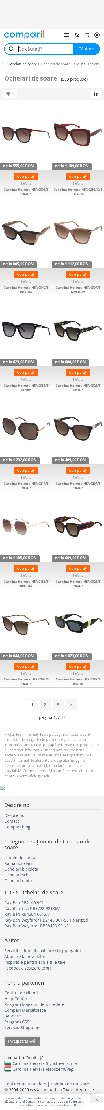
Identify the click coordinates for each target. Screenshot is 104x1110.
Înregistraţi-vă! (22, 1041)
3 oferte (26, 282)
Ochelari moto (18, 880)
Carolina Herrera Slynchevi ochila (44, 1063)
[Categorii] (66, 35)
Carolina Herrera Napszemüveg (42, 1069)
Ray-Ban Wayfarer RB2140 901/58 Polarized (46, 920)
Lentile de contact (21, 857)
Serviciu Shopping (21, 1027)
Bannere (12, 1016)
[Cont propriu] (97, 35)
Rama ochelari (18, 863)
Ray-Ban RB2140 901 (24, 902)
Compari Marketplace (25, 1010)
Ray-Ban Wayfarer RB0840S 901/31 (37, 925)
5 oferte (26, 184)
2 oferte (78, 184)
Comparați (26, 176)
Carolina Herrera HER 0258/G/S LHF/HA (78, 192)
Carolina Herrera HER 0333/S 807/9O (26, 388)
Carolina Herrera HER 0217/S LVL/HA (26, 486)
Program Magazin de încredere (34, 1004)
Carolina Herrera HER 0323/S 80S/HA (78, 388)
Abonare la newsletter (25, 956)
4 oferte (26, 380)
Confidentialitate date (25, 1084)
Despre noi (14, 815)
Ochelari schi (17, 875)
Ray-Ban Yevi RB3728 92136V (32, 908)
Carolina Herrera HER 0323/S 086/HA (78, 584)
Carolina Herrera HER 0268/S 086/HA (26, 681)
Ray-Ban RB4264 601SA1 (27, 914)
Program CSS (16, 1021)
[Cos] (87, 35)
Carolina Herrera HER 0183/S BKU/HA (26, 584)
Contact (11, 821)
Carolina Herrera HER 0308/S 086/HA (26, 192)
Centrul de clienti (21, 993)
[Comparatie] (77, 35)
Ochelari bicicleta (21, 869)
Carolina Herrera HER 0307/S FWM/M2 (78, 290)
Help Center (15, 998)
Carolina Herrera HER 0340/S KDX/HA (26, 290)
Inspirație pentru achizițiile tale (34, 962)
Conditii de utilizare (70, 1084)
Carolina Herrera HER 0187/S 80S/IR (78, 681)
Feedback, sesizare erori (27, 968)
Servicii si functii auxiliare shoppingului (42, 950)
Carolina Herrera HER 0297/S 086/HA (78, 486)
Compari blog (17, 827)
